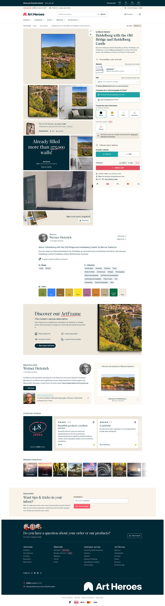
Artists (49, 20)
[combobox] (76, 14)
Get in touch (136, 536)
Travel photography (101, 282)
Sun (116, 279)
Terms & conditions (67, 597)
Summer (107, 268)
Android (60, 131)
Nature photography (91, 275)
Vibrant (48, 268)
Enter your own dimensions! (113, 86)
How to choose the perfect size (130, 78)
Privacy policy (99, 597)
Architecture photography (109, 275)
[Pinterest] (35, 573)
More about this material (132, 64)
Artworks (26, 20)
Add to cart (119, 168)
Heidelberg (88, 282)
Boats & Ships (89, 272)
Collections (38, 20)
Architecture (101, 272)
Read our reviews (46, 167)
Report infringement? (88, 597)
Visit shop (121, 236)
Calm (41, 268)
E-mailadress (78, 497)
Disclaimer (77, 597)
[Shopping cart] (140, 14)
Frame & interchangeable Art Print (112, 95)
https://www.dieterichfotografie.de (75, 383)
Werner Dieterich (104, 32)
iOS (53, 131)
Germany (99, 268)
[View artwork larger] (90, 31)
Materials (60, 20)
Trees (114, 268)
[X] (41, 573)
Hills (111, 282)
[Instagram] (32, 573)
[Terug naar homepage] (33, 14)
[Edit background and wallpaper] (90, 34)
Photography (120, 272)
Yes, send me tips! (82, 506)
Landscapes (89, 268)
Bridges (110, 272)
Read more (121, 239)
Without (108, 154)
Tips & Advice (73, 20)
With (130, 154)
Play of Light (108, 279)
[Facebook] (38, 573)
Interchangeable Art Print (109, 100)
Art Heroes (119, 547)
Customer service (92, 547)
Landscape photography (93, 279)
